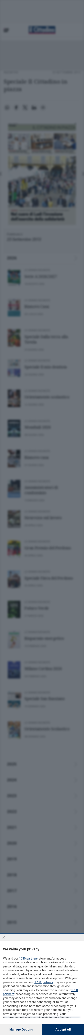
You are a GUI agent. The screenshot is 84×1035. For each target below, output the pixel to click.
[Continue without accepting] (3, 937)
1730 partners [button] (28, 958)
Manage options (21, 1029)
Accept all (63, 1029)
